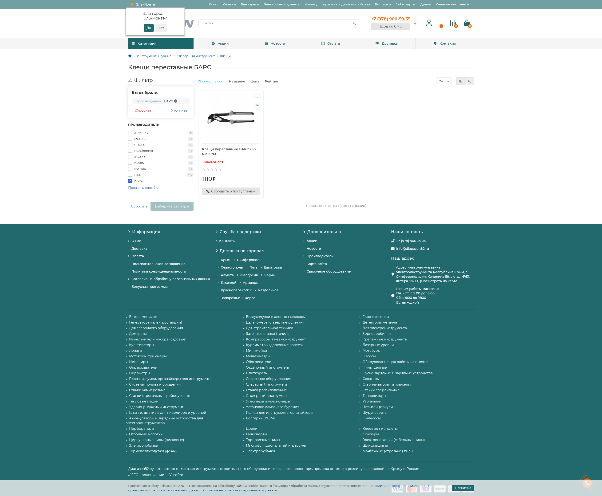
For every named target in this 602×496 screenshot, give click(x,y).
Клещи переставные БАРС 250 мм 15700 (229, 151)
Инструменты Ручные (154, 56)
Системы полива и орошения (155, 384)
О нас (213, 4)
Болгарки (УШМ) (260, 418)
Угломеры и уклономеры (268, 401)
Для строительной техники (269, 328)
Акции (223, 43)
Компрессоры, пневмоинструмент (276, 339)
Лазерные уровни (378, 345)
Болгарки (383, 4)
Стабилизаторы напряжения (387, 384)
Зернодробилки (377, 334)
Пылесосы (372, 418)
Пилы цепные (375, 367)
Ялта (253, 267)
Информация (146, 231)
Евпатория (273, 267)
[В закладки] (257, 96)
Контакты (448, 43)
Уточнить (179, 110)
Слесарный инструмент (196, 56)
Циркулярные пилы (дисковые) (156, 440)
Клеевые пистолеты (452, 4)
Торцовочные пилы (263, 440)
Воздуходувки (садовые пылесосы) (276, 317)
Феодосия (249, 275)
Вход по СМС (391, 26)
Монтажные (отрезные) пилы (388, 451)
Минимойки (256, 350)
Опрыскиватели (143, 367)
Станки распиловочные (266, 390)
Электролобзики (143, 445)
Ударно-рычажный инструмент (156, 407)
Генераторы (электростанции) (155, 322)
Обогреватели (258, 362)
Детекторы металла (380, 322)
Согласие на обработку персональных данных (240, 490)
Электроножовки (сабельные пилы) (394, 440)
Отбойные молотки (146, 434)
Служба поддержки (240, 231)
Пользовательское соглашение (158, 264)
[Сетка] (460, 81)
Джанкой (228, 283)
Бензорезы (250, 4)
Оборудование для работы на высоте (395, 362)
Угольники (372, 401)
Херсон (251, 298)
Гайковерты (406, 4)
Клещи (225, 56)
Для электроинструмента (385, 328)
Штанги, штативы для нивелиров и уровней (167, 412)
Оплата (333, 43)
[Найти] (354, 23)
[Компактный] (469, 81)
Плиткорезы (257, 373)
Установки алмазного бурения (272, 407)
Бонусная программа (149, 287)
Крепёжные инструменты (385, 339)
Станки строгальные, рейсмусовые (159, 396)
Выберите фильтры (172, 206)
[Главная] (130, 56)
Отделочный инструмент (267, 367)
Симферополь (249, 260)
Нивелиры (138, 362)
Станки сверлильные (381, 390)
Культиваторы (141, 345)
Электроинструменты (282, 4)
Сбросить (143, 110)
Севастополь (232, 267)
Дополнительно (324, 231)
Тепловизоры (374, 396)
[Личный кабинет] (429, 23)
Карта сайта (317, 264)
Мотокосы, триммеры (148, 356)
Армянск (250, 283)
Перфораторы (141, 428)
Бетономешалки (143, 317)
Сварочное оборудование (329, 271)
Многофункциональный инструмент (277, 445)
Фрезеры (371, 434)
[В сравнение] (257, 105)
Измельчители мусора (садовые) (157, 339)
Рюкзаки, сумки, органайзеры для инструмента (170, 379)
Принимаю (463, 488)
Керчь (269, 275)
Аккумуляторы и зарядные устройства (337, 4)
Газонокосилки (376, 317)
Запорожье (230, 298)
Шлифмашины (375, 445)
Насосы (369, 356)
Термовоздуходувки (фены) (153, 451)
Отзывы (229, 4)
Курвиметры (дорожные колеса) (274, 345)
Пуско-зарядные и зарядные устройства (398, 373)
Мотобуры (371, 350)
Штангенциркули (378, 407)
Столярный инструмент (266, 396)
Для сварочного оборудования (156, 328)
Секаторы (371, 379)
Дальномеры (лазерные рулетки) (275, 322)
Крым (225, 260)
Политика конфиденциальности (158, 271)
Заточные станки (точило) (268, 334)
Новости (278, 43)
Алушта (227, 275)
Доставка (390, 43)
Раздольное (268, 290)
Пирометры (139, 373)
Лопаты (135, 350)
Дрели (425, 4)
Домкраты (138, 334)
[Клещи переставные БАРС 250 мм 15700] (231, 117)
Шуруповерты (375, 412)
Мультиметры (258, 356)
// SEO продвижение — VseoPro (155, 475)
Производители (320, 256)
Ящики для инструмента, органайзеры (279, 412)
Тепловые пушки (143, 401)
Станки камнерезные (147, 390)
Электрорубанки (260, 451)
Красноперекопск (236, 290)
